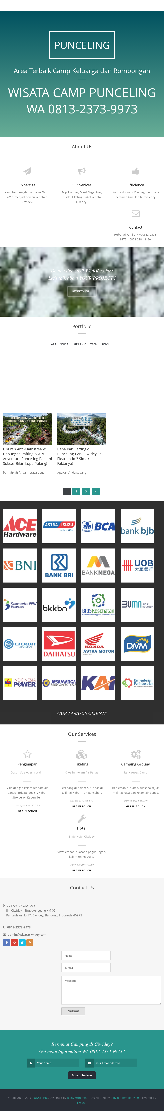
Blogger (82, 1102)
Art (53, 344)
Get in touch (27, 811)
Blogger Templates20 (125, 1098)
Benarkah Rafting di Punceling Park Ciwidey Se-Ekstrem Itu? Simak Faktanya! (80, 456)
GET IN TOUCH (80, 291)
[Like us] (6, 942)
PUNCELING (40, 1098)
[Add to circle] (14, 942)
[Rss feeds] (29, 942)
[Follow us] (22, 942)
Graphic (80, 344)
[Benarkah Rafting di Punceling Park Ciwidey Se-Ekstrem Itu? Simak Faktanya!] (81, 429)
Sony (105, 344)
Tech (93, 344)
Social (65, 344)
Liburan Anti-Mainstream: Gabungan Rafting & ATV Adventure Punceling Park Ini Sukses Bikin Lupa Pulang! (27, 456)
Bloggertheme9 (77, 1098)
